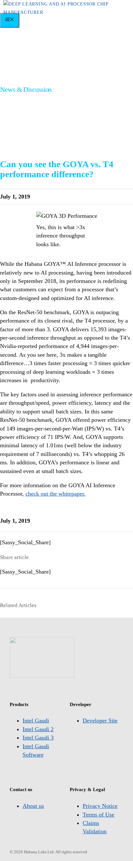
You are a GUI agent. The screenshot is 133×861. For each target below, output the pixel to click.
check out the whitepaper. (56, 493)
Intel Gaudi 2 (38, 729)
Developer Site (100, 720)
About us (33, 806)
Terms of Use (98, 814)
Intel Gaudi (36, 720)
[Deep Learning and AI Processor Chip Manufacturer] (68, 12)
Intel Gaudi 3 (38, 737)
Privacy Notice (100, 806)
